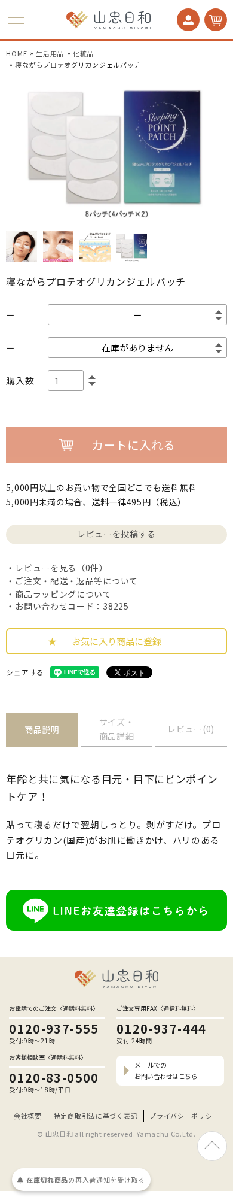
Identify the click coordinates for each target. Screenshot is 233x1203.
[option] (116, 150)
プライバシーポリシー (184, 1115)
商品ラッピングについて (63, 594)
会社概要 (28, 1115)
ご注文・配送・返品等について (76, 581)
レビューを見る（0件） (61, 568)
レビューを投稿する (116, 534)
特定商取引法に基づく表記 (95, 1115)
